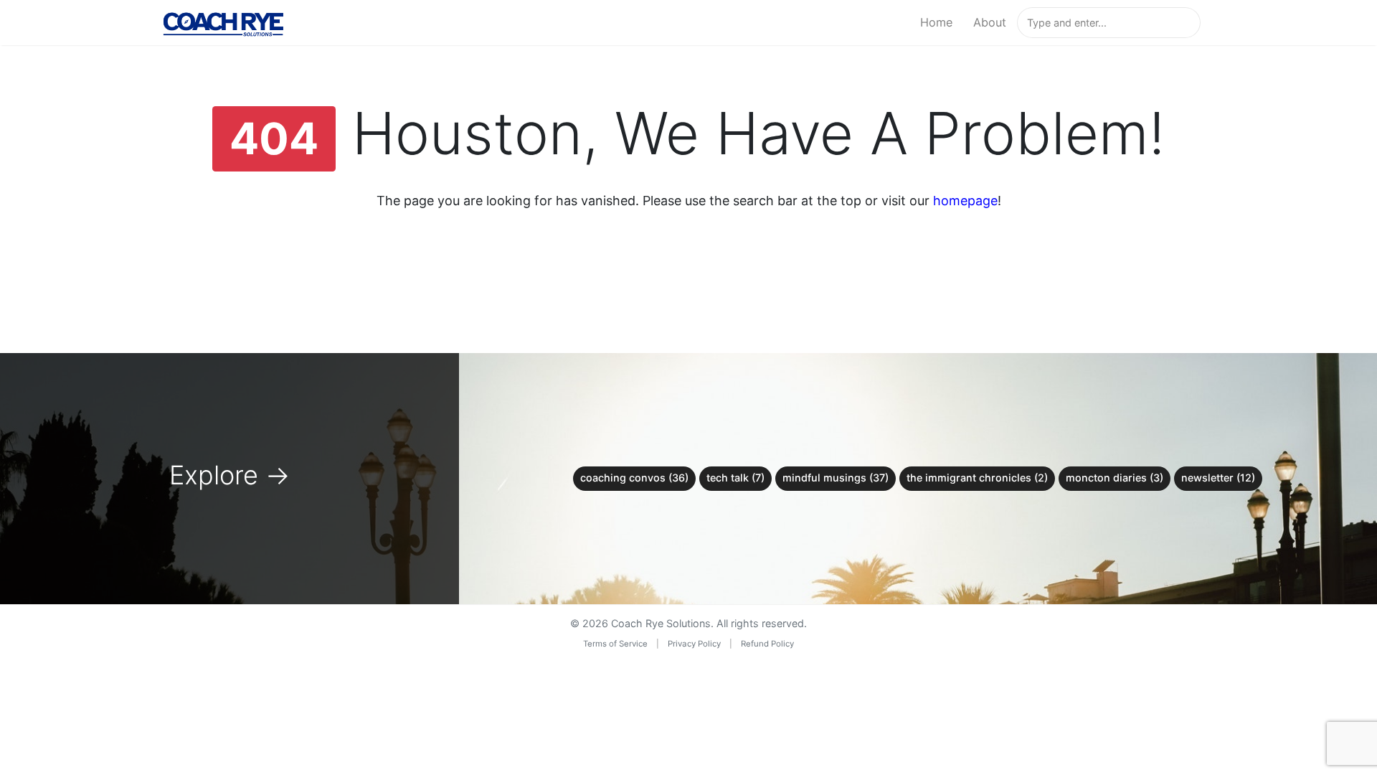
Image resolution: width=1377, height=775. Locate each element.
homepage (965, 200)
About (989, 22)
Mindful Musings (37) (835, 477)
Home (936, 22)
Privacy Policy (694, 644)
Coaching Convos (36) (634, 477)
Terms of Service (615, 644)
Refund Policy (767, 644)
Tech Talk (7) (735, 477)
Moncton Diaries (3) (1114, 477)
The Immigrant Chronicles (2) (977, 477)
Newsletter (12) (1218, 477)
